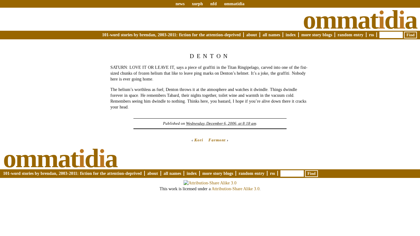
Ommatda (360, 19)
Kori (198, 140)
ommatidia (234, 3)
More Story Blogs (316, 34)
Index (291, 34)
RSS (371, 34)
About (251, 34)
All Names (271, 34)
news (180, 3)
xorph (197, 3)
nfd (213, 3)
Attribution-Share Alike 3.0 (236, 188)
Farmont (217, 140)
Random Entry (350, 34)
